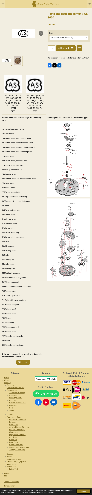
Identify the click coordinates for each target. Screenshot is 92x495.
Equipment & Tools (14, 417)
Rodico (11, 408)
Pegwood (13, 405)
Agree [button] (83, 491)
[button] (7, 61)
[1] (51, 48)
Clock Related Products (15, 388)
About (6, 380)
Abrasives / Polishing (17, 393)
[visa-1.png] (67, 382)
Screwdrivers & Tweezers (19, 447)
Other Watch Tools (16, 445)
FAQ (5, 476)
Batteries (10, 385)
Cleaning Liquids (15, 398)
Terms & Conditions (11, 482)
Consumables (12, 390)
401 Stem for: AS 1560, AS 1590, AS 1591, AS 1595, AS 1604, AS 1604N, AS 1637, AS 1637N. (12, 101)
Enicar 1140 (13, 469)
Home (6, 378)
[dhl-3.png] (67, 405)
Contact (7, 473)
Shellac (12, 410)
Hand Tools (13, 442)
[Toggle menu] (2, 4)
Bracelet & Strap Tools (17, 420)
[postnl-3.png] (76, 405)
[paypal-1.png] (86, 382)
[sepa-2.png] (86, 389)
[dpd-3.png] (86, 397)
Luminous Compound (17, 403)
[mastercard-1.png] (76, 382)
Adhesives (13, 395)
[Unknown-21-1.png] (76, 397)
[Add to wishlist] (79, 48)
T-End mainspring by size (16, 462)
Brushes (12, 422)
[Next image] (41, 33)
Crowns (10, 415)
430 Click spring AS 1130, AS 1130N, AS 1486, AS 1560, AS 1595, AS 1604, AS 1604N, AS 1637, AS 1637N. (35, 101)
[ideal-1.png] (76, 389)
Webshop (7, 383)
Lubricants (13, 400)
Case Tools (13, 425)
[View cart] (89, 4)
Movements (11, 464)
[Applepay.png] (67, 389)
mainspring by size (14, 459)
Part (51, 33)
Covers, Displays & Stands (19, 427)
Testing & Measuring (17, 450)
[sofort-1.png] (67, 397)
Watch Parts (11, 467)
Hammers (13, 440)
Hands (9, 456)
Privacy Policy (9, 486)
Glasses (10, 454)
